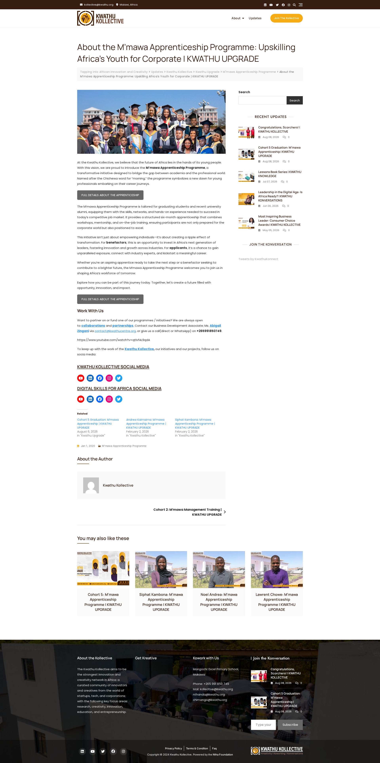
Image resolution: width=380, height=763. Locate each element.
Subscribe (290, 724)
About (236, 18)
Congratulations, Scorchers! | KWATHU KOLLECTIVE (279, 129)
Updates (255, 18)
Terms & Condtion (197, 748)
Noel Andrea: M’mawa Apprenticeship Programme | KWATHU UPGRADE (219, 602)
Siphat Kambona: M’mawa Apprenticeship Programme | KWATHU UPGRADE (195, 424)
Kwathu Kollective (139, 349)
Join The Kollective (286, 18)
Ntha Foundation (223, 754)
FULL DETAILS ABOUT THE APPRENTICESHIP (110, 195)
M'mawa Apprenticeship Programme (124, 445)
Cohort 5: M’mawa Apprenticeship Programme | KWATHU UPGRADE (103, 602)
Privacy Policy (173, 748)
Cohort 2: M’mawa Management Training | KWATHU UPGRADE (187, 512)
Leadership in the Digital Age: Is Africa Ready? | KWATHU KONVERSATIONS (280, 196)
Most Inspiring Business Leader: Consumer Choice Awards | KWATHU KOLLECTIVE (279, 220)
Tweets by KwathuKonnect (258, 259)
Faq (214, 748)
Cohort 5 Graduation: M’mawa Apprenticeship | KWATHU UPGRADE (98, 424)
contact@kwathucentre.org (115, 331)
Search (244, 92)
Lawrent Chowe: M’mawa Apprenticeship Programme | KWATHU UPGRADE (277, 602)
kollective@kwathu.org (98, 5)
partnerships (122, 326)
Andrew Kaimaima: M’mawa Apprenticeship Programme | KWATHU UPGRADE (146, 424)
